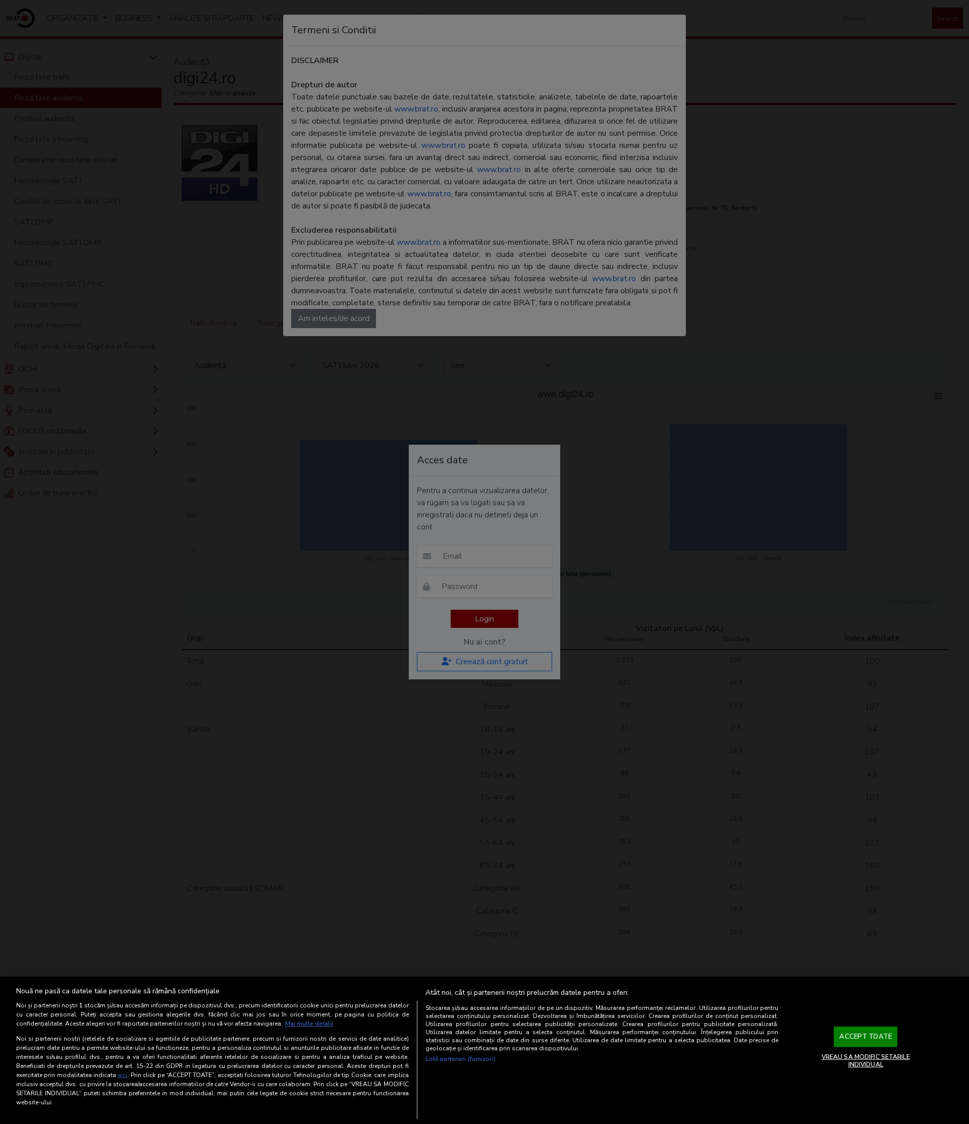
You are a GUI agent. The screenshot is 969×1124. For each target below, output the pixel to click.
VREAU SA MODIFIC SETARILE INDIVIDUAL (866, 1060)
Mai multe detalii (309, 1024)
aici (122, 1075)
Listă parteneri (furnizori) (460, 1059)
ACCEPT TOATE (865, 1036)
